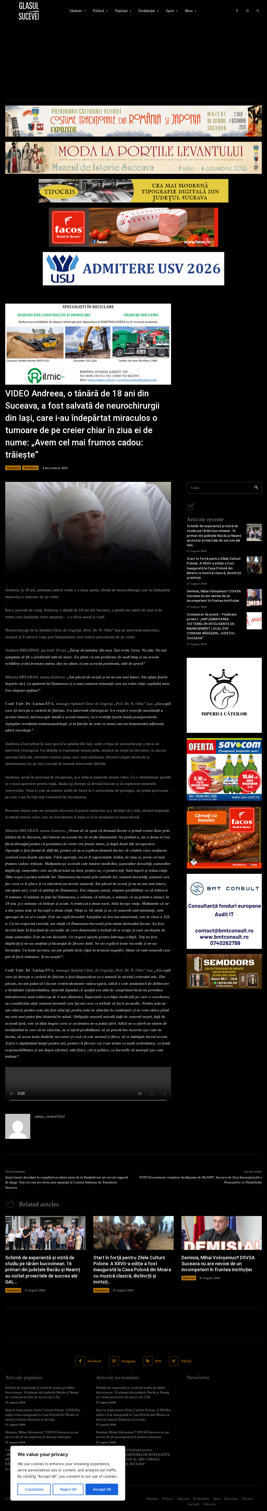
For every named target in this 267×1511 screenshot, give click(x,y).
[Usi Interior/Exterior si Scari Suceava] (224, 971)
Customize (34, 1489)
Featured (13, 1290)
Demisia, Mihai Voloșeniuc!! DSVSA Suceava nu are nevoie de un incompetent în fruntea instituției (214, 596)
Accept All (102, 1489)
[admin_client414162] (17, 1126)
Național (13, 468)
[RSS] (148, 1361)
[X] (258, 11)
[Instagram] (247, 11)
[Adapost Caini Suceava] (224, 695)
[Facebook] (237, 11)
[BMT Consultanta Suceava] (224, 911)
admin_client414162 (50, 1117)
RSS (158, 1361)
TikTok (186, 1361)
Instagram (128, 1361)
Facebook (94, 1361)
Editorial (189, 1278)
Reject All (68, 1489)
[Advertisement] (133, 60)
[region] (67, 1473)
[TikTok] (173, 1361)
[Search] (256, 488)
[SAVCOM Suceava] (224, 769)
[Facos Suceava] (224, 837)
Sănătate (30, 468)
